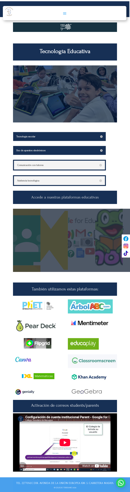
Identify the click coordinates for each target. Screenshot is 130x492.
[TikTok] (126, 253)
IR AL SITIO (54, 269)
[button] (121, 483)
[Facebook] (126, 239)
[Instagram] (126, 246)
